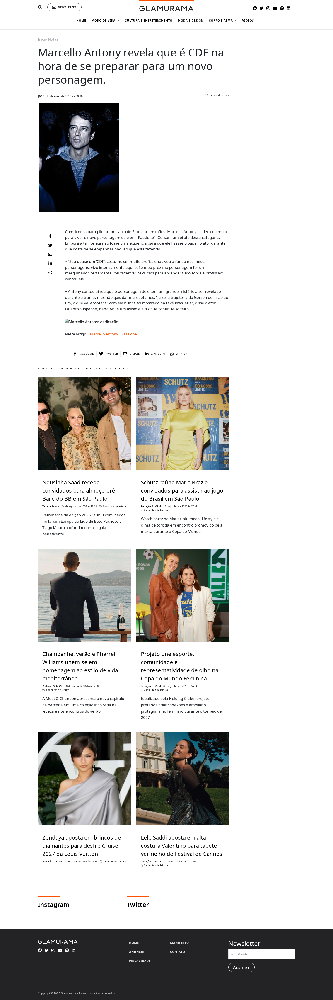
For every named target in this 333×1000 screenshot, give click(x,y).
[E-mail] (50, 254)
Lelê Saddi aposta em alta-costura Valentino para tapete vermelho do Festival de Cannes (181, 845)
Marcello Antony (104, 334)
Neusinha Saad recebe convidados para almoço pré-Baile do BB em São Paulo (79, 490)
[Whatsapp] (50, 272)
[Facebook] (50, 236)
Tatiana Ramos (50, 506)
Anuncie (136, 952)
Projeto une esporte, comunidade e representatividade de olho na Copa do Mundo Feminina (179, 666)
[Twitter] (50, 245)
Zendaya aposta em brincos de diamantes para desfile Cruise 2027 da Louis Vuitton (81, 845)
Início (42, 39)
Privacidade (140, 961)
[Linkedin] (50, 263)
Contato (177, 952)
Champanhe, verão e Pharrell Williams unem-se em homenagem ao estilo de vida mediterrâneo (80, 666)
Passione (129, 334)
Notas (53, 39)
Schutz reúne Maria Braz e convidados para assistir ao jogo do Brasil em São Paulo (182, 490)
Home (134, 943)
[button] (40, 7)
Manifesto (179, 943)
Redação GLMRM (151, 506)
